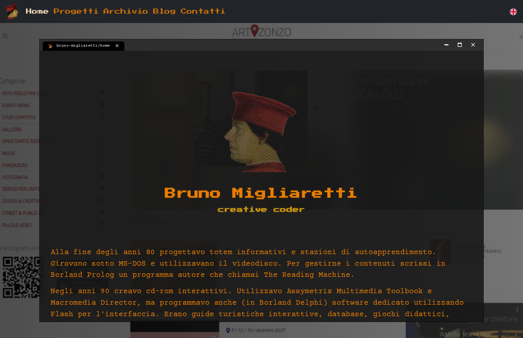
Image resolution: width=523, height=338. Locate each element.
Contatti (203, 11)
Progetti (76, 11)
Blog (164, 11)
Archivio (126, 11)
